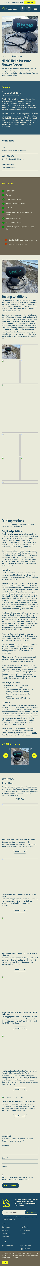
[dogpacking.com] (9, 8)
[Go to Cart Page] (28, 8)
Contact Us (6, 1237)
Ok (5, 1262)
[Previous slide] (5, 755)
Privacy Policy (12, 1257)
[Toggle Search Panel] (22, 8)
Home (4, 56)
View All (20, 799)
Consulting (6, 1234)
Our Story (24, 1227)
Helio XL (8, 118)
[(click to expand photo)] (20, 756)
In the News (25, 1230)
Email (4, 1167)
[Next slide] (34, 755)
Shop (22, 1234)
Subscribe (29, 2)
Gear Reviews (17, 56)
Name (5, 1158)
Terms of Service (9, 1219)
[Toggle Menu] (35, 8)
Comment (6, 1145)
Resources (6, 1227)
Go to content (1, 633)
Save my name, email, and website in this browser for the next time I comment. (18, 1178)
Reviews (5, 1230)
